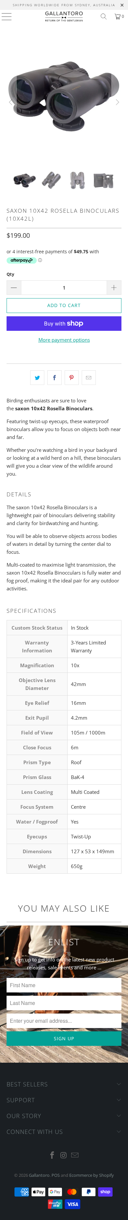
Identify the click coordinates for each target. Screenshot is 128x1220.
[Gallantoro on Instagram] (64, 1155)
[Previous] (11, 102)
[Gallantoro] (64, 16)
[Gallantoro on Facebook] (52, 1155)
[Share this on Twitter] (37, 377)
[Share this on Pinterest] (72, 377)
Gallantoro (39, 1175)
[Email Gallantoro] (75, 1155)
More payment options (64, 339)
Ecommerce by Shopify (91, 1175)
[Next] (116, 102)
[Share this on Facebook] (54, 377)
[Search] (103, 16)
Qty (10, 274)
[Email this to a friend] (89, 377)
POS (56, 1175)
